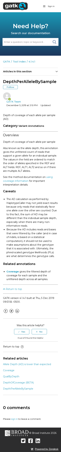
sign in (14, 419)
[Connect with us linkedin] (38, 440)
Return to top (13, 289)
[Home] (15, 5)
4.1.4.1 (32, 61)
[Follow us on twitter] (23, 440)
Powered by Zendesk (46, 449)
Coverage (12, 271)
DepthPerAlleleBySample (18, 388)
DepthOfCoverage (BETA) (18, 382)
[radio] (21, 331)
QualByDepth (11, 376)
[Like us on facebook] (30, 440)
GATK (6, 61)
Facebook (5, 313)
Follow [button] (10, 87)
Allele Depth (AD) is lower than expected (27, 364)
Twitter (11, 313)
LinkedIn (17, 313)
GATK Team (13, 101)
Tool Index (19, 61)
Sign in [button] (51, 6)
